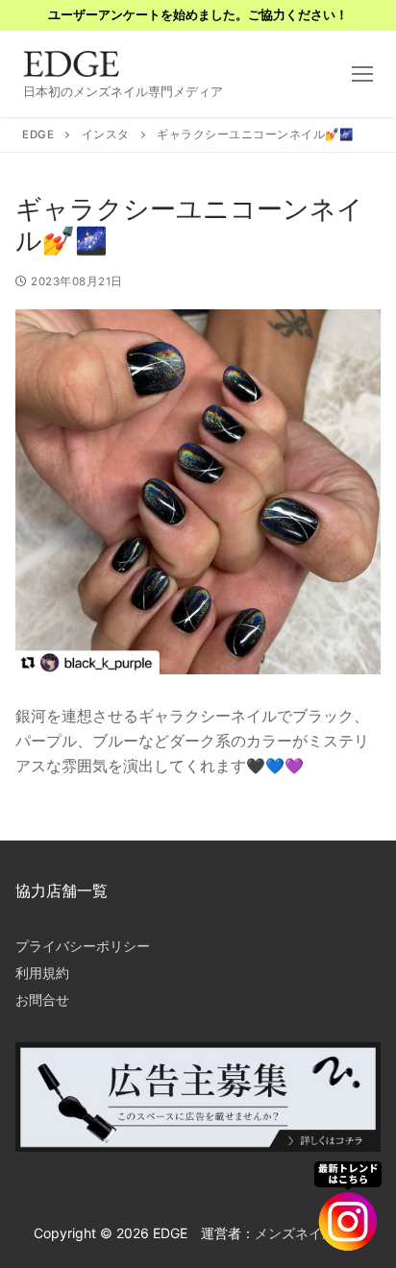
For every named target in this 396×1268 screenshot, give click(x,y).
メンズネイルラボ (308, 1233)
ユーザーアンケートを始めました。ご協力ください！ (198, 14)
